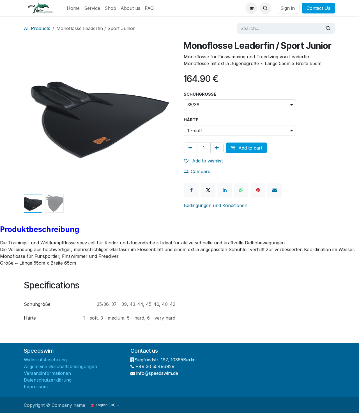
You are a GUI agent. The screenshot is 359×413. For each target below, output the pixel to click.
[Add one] (217, 148)
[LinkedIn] (224, 190)
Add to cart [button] (249, 148)
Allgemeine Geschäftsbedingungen (60, 366)
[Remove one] (190, 148)
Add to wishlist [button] (207, 161)
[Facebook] (191, 190)
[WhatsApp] (241, 190)
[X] (208, 190)
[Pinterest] (258, 190)
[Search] (328, 28)
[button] (265, 8)
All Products (37, 28)
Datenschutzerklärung (48, 380)
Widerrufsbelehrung (45, 359)
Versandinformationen (47, 373)
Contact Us (318, 8)
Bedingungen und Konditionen (215, 205)
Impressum (36, 386)
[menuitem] (73, 8)
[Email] (274, 190)
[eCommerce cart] (251, 8)
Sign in (287, 8)
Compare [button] (200, 171)
